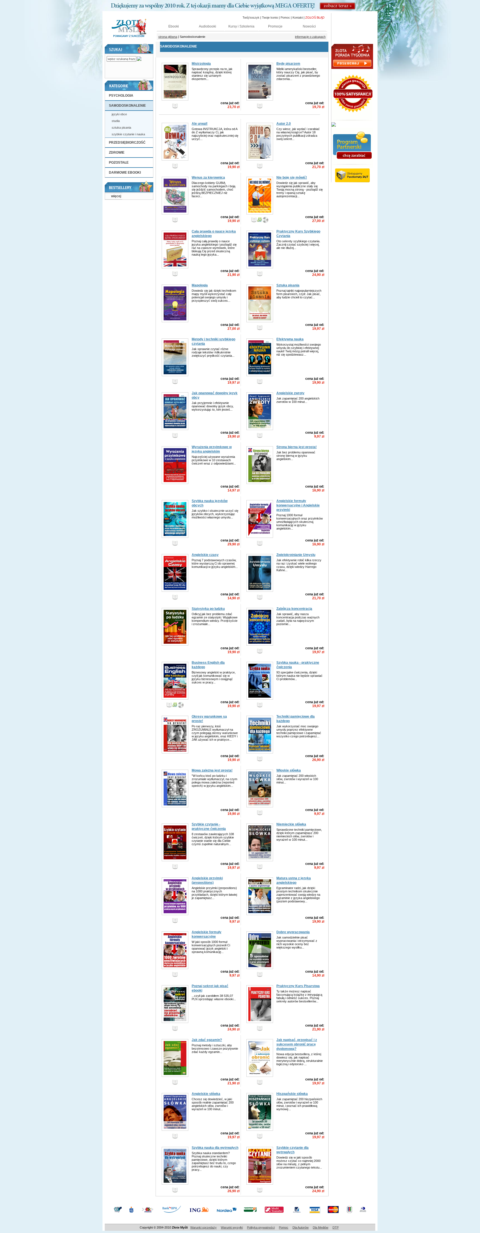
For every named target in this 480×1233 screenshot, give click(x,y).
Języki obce (119, 114)
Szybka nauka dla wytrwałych (215, 1148)
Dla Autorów (300, 1227)
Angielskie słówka (206, 1094)
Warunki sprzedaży (203, 1227)
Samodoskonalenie (127, 106)
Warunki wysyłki (232, 1227)
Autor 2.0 (283, 124)
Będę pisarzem (288, 64)
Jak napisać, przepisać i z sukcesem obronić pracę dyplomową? (296, 1044)
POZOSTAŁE (119, 162)
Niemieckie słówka (291, 824)
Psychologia (121, 96)
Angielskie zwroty (290, 393)
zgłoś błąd (314, 17)
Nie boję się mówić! (291, 177)
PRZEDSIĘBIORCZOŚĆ (127, 142)
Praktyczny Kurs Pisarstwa (298, 986)
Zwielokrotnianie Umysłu (295, 555)
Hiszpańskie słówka (292, 1094)
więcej (116, 196)
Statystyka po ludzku (208, 609)
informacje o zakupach (310, 36)
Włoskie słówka (288, 770)
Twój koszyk (250, 17)
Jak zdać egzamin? (207, 1040)
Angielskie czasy (205, 555)
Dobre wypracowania (293, 932)
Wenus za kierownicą (208, 177)
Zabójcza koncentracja (294, 609)
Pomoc (283, 1227)
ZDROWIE (116, 152)
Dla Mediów (320, 1227)
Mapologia (200, 285)
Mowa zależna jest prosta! (212, 770)
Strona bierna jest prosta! (296, 447)
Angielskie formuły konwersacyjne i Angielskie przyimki (298, 505)
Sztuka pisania (121, 127)
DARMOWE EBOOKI (125, 172)
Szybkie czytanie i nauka (128, 134)
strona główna (167, 36)
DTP (335, 1227)
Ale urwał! (200, 124)
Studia (116, 121)
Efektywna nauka (290, 339)
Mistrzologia (201, 64)
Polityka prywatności (261, 1227)
